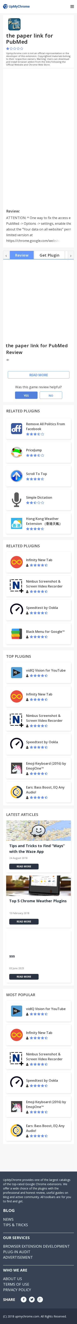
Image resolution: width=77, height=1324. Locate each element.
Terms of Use (16, 1284)
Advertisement (18, 1257)
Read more (38, 375)
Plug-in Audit (16, 1251)
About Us (12, 1278)
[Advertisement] (40, 100)
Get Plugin (49, 255)
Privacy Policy (17, 1289)
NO (51, 395)
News (8, 1219)
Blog (9, 1210)
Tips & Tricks (15, 1224)
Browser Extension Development (36, 1246)
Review (22, 255)
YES (26, 395)
